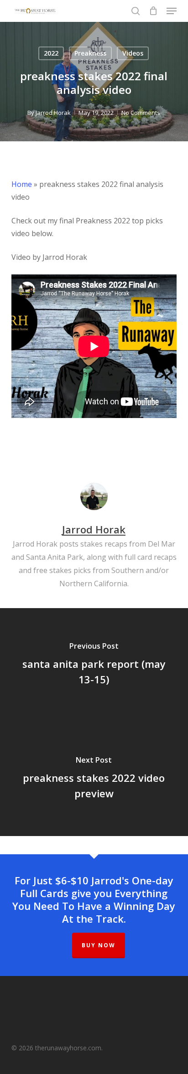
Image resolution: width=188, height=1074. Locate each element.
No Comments (140, 112)
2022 (51, 53)
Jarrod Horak (53, 112)
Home (21, 184)
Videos (132, 53)
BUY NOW (98, 945)
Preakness (90, 53)
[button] (172, 10)
